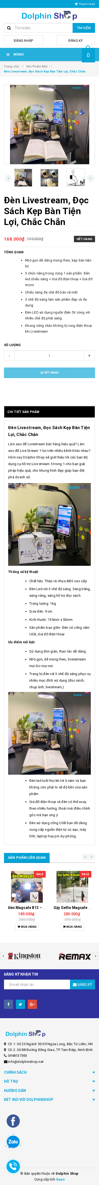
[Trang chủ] (49, 15)
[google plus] (32, 1004)
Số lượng (12, 345)
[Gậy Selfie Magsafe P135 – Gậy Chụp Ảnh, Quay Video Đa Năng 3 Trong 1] (27, 887)
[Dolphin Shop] (49, 1033)
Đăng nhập (23, 41)
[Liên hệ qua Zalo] (13, 1142)
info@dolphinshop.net (26, 1062)
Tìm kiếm (84, 28)
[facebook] (8, 1004)
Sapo (60, 1179)
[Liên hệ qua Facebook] (13, 1121)
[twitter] (20, 1004)
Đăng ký (75, 41)
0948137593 (17, 1056)
